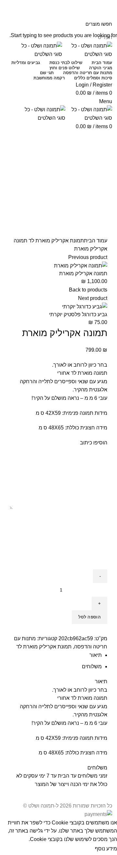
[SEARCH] (9, 23)
